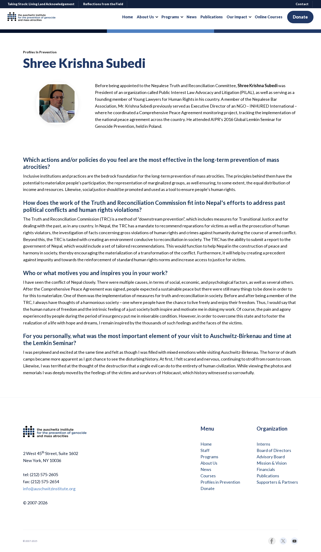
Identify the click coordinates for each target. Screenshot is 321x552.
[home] (33, 17)
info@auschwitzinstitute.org (49, 488)
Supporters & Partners (277, 482)
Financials (266, 469)
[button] (147, 17)
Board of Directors (274, 450)
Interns (263, 444)
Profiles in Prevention (220, 482)
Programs (209, 456)
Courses (208, 475)
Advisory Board (271, 456)
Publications (268, 475)
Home (206, 444)
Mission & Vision (272, 463)
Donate (300, 16)
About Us (208, 463)
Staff (205, 450)
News (205, 469)
